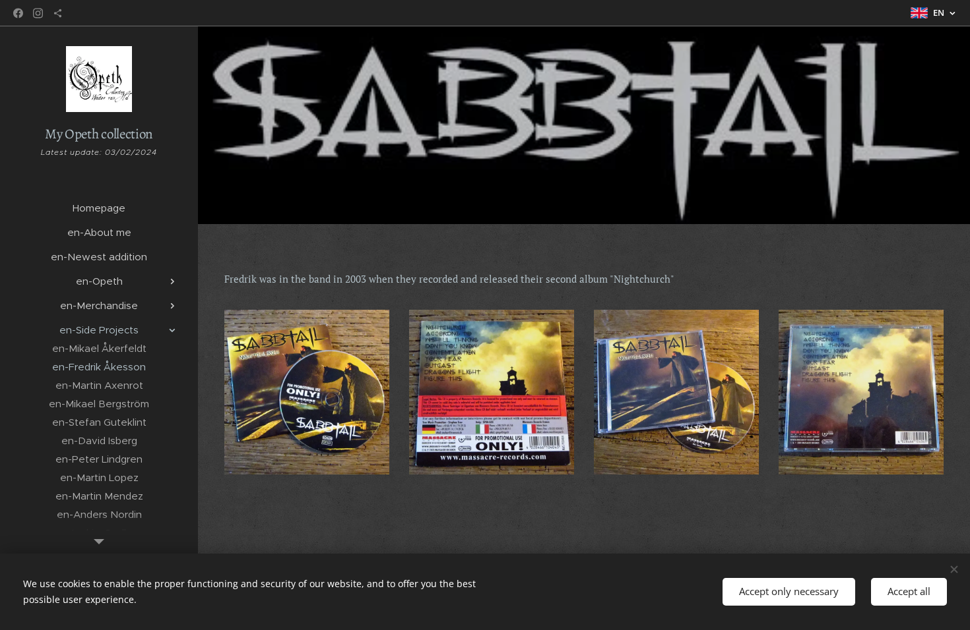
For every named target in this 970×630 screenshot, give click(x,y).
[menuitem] (99, 207)
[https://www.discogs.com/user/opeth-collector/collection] (57, 13)
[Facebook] (18, 13)
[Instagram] (38, 13)
